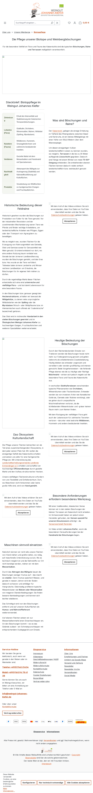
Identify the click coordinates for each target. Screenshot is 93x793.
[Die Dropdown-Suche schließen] (57, 22)
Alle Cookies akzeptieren (78, 783)
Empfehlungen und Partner (76, 657)
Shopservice (39, 649)
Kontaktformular (9, 707)
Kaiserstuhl (57, 131)
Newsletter (69, 666)
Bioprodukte (30, 758)
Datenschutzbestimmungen (63, 215)
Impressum (38, 653)
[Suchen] (52, 22)
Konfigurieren (29, 783)
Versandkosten (70, 672)
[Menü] (5, 22)
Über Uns (68, 653)
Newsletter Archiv (72, 669)
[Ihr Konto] (74, 22)
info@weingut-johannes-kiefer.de (14, 695)
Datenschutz (38, 672)
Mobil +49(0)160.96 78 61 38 (15, 674)
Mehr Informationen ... (9, 790)
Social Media (69, 675)
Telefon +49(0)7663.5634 (15, 667)
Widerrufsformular (41, 666)
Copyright (76, 755)
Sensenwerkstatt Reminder (60, 524)
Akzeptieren (69, 221)
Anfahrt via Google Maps (75, 660)
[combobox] (32, 22)
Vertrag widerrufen (12, 713)
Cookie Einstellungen (42, 675)
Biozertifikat (38, 678)
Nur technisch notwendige (51, 783)
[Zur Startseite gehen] (46, 10)
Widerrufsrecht (39, 662)
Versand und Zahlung (73, 663)
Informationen (71, 649)
